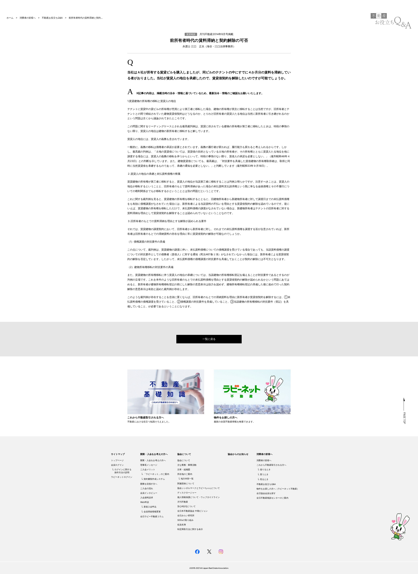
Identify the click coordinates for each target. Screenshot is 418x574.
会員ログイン (117, 465)
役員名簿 (181, 524)
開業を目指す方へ (148, 483)
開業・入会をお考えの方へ (154, 454)
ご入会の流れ (146, 488)
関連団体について (185, 483)
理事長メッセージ (148, 465)
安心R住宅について (186, 506)
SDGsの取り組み (185, 520)
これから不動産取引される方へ (271, 465)
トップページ (117, 460)
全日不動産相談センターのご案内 (272, 498)
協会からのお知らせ (238, 454)
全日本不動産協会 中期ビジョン (192, 511)
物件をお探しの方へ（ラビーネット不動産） (278, 488)
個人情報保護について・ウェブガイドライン (198, 497)
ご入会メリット (147, 469)
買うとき (264, 474)
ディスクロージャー (186, 492)
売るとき (264, 479)
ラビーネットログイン (121, 477)
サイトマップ (118, 454)
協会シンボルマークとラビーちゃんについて (198, 488)
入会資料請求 (146, 497)
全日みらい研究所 (185, 515)
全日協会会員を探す (266, 493)
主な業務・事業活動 (186, 465)
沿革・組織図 (183, 469)
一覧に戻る (209, 339)
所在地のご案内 (184, 474)
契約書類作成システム (154, 479)
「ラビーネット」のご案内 (156, 474)
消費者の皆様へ (28, 17)
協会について (184, 454)
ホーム (10, 17)
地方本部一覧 (187, 478)
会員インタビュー (148, 493)
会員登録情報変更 (152, 511)
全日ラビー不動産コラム (152, 516)
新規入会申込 (150, 506)
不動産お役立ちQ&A (52, 17)
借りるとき (265, 469)
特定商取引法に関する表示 (190, 529)
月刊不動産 (182, 501)
